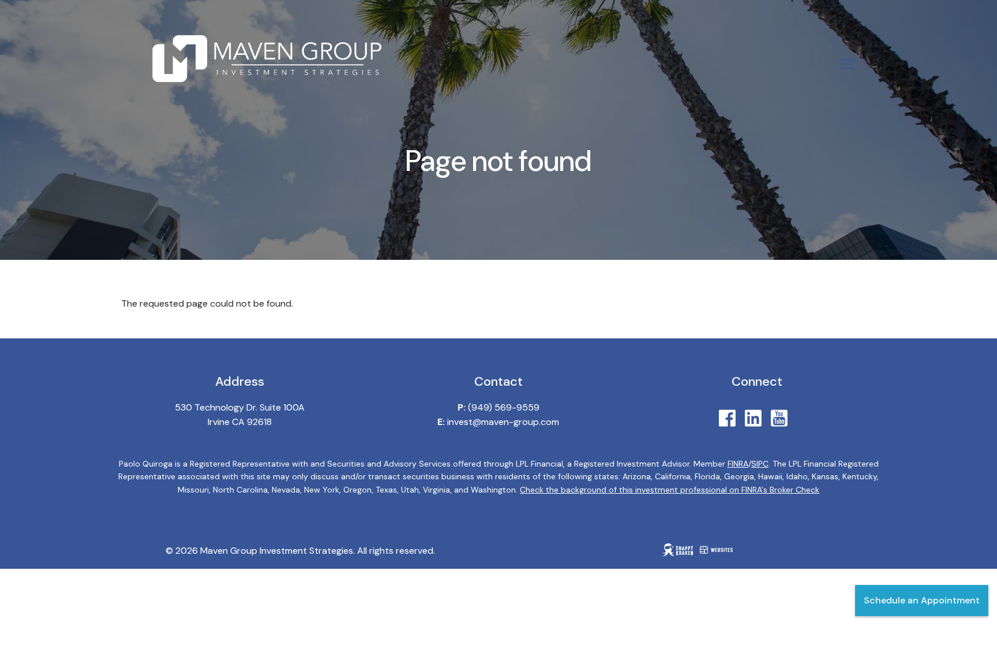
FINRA (738, 463)
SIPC (760, 463)
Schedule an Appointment (922, 600)
